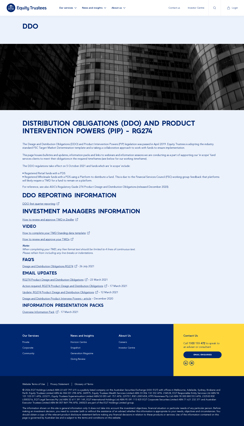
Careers (123, 342)
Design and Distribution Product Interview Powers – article (56, 299)
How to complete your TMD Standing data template (54, 233)
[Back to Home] (26, 7)
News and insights (92, 7)
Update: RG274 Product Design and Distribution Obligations (58, 292)
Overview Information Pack (38, 312)
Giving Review (78, 359)
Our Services (30, 336)
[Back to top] (219, 335)
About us (117, 7)
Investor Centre (196, 7)
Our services (66, 7)
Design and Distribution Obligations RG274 (47, 266)
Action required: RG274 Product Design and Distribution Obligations (62, 286)
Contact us (174, 7)
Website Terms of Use (33, 384)
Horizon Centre (79, 342)
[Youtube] (191, 363)
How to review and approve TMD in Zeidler (48, 220)
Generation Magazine (82, 353)
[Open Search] (214, 8)
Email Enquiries (203, 355)
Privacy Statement (59, 384)
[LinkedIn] (185, 363)
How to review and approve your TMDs (45, 239)
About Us (125, 336)
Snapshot (75, 347)
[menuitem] (174, 8)
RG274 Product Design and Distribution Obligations (52, 280)
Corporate (27, 347)
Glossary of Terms (84, 384)
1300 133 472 (197, 343)
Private (25, 342)
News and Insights (82, 336)
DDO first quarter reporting (38, 204)
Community (28, 353)
